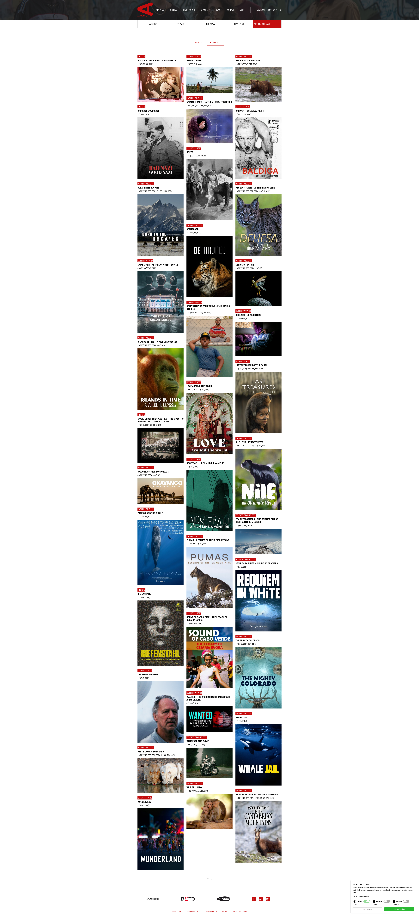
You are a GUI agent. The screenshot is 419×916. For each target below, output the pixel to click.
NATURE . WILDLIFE (145, 184)
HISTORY (141, 57)
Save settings (367, 909)
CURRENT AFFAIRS (145, 261)
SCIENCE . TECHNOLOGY (196, 737)
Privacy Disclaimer (240, 911)
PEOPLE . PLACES (145, 671)
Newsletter (176, 911)
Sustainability (211, 911)
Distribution (189, 10)
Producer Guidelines (193, 911)
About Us (160, 10)
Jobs (242, 10)
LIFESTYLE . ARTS (145, 798)
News (218, 10)
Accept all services (399, 909)
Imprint (225, 911)
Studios (173, 10)
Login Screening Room (267, 10)
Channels (205, 10)
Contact (230, 10)
